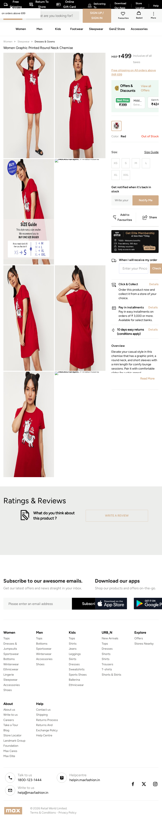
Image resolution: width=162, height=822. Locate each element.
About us (9, 709)
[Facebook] (133, 784)
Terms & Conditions (43, 812)
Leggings (75, 654)
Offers (138, 638)
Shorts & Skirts (111, 674)
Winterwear (11, 664)
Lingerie (8, 674)
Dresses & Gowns (45, 41)
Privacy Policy (67, 812)
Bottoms (9, 659)
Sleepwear (24, 41)
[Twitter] (144, 784)
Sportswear (11, 654)
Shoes (7, 690)
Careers (8, 720)
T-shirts (107, 669)
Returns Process (47, 720)
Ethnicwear (10, 669)
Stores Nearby (144, 643)
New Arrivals (110, 638)
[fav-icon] (123, 14)
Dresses (74, 664)
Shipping (42, 715)
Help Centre (44, 735)
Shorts (106, 654)
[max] (14, 810)
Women (7, 41)
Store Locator (12, 735)
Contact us (43, 709)
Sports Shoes (78, 674)
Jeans (73, 649)
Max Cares (10, 751)
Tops (6, 638)
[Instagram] (155, 784)
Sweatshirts (77, 669)
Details (148, 246)
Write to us (10, 715)
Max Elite (9, 756)
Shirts (73, 643)
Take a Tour (10, 725)
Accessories (11, 685)
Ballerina (74, 680)
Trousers (107, 664)
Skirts (72, 659)
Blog (6, 730)
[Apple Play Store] (111, 604)
